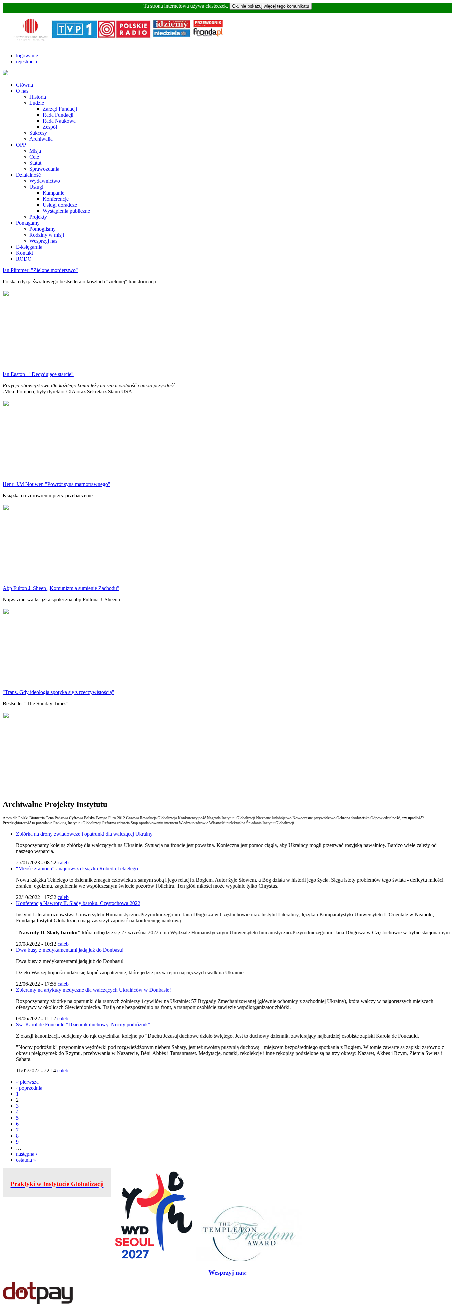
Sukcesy (38, 133)
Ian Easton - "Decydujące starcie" (38, 374)
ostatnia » (26, 1160)
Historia (37, 97)
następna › (26, 1154)
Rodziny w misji (46, 235)
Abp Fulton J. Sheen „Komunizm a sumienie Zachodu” (61, 588)
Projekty (38, 217)
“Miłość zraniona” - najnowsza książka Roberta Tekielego (77, 868)
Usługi (36, 187)
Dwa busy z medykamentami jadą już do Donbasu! (70, 950)
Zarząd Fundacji (60, 109)
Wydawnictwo (44, 181)
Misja (35, 151)
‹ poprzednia (29, 1088)
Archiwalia (41, 139)
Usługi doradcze (60, 205)
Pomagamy (28, 223)
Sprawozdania (44, 169)
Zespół (50, 127)
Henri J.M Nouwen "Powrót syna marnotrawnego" (56, 484)
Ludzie (36, 103)
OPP (21, 145)
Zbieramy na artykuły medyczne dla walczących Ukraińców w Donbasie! (93, 990)
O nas (22, 91)
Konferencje (56, 199)
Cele (34, 157)
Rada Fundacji (58, 115)
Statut (35, 163)
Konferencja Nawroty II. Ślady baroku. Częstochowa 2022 (78, 903)
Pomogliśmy (42, 229)
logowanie (27, 55)
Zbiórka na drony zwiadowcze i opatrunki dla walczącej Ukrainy (84, 834)
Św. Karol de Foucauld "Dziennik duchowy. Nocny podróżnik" (83, 1024)
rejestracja (26, 61)
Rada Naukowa (59, 121)
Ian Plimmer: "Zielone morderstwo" (40, 270)
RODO (24, 259)
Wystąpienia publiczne (66, 211)
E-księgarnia (29, 247)
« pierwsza (27, 1082)
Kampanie (53, 193)
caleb (63, 862)
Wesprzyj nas (43, 241)
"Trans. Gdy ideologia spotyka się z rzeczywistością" (58, 692)
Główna (24, 85)
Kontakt (24, 253)
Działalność (28, 175)
